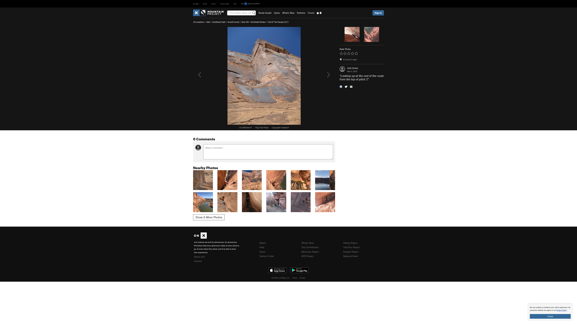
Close (550, 316)
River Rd (245, 22)
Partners (301, 12)
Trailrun (224, 4)
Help (261, 247)
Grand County (233, 22)
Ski (235, 4)
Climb (196, 4)
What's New (288, 12)
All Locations (198, 22)
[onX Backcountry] (250, 3)
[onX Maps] (200, 237)
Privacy (302, 278)
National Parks (350, 256)
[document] (550, 312)
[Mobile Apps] (319, 12)
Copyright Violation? (280, 127)
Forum (311, 12)
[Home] (210, 12)
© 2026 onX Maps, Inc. (281, 278)
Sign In (378, 12)
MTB (205, 4)
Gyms (277, 12)
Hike (214, 4)
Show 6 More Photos (208, 217)
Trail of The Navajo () (277, 22)
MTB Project (307, 256)
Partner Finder (266, 256)
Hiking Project (350, 242)
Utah (208, 22)
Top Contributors (310, 247)
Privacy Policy (561, 310)
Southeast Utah (218, 22)
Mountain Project (310, 251)
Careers (198, 261)
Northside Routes (258, 22)
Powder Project (350, 251)
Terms (294, 278)
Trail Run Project (351, 247)
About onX (199, 256)
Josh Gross (352, 68)
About (262, 242)
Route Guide (265, 12)
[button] (341, 86)
